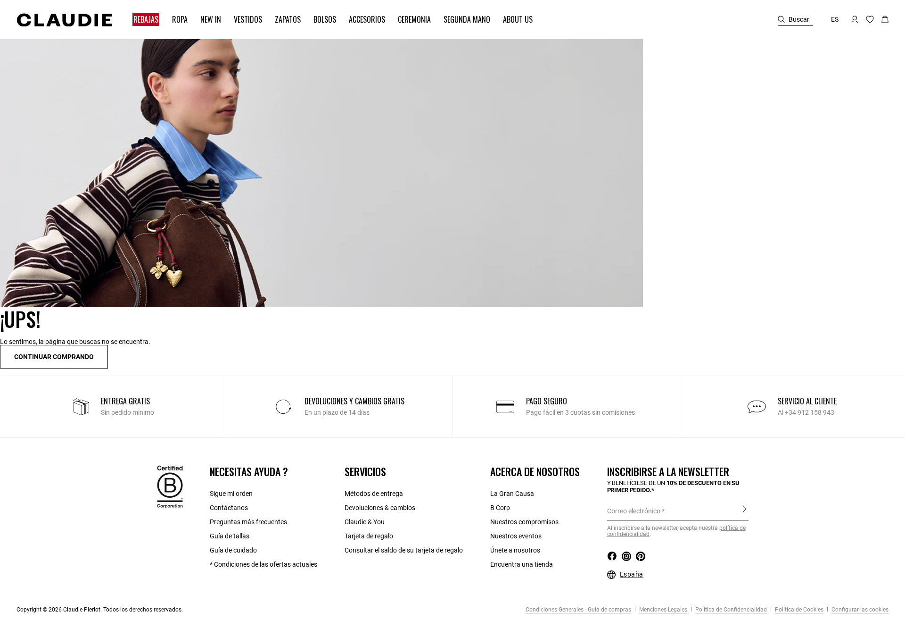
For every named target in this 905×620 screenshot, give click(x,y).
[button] (141, 19)
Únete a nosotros (515, 550)
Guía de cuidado (233, 550)
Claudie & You (365, 522)
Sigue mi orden (231, 493)
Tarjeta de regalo (369, 536)
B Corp (500, 507)
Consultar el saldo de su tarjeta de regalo (404, 550)
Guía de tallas (229, 536)
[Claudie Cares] (170, 486)
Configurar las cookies (859, 609)
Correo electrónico (633, 511)
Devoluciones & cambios (380, 507)
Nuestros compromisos (524, 522)
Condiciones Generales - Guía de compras (578, 609)
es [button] (835, 19)
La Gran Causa (512, 493)
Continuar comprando (54, 356)
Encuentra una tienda (521, 564)
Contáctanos (229, 507)
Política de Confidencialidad (730, 609)
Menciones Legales (662, 609)
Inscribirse (744, 510)
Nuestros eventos (516, 536)
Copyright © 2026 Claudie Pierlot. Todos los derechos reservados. (99, 609)
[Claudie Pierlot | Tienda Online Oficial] (64, 19)
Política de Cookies (798, 609)
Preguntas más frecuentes (248, 522)
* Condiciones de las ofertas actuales (263, 564)
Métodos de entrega (374, 493)
